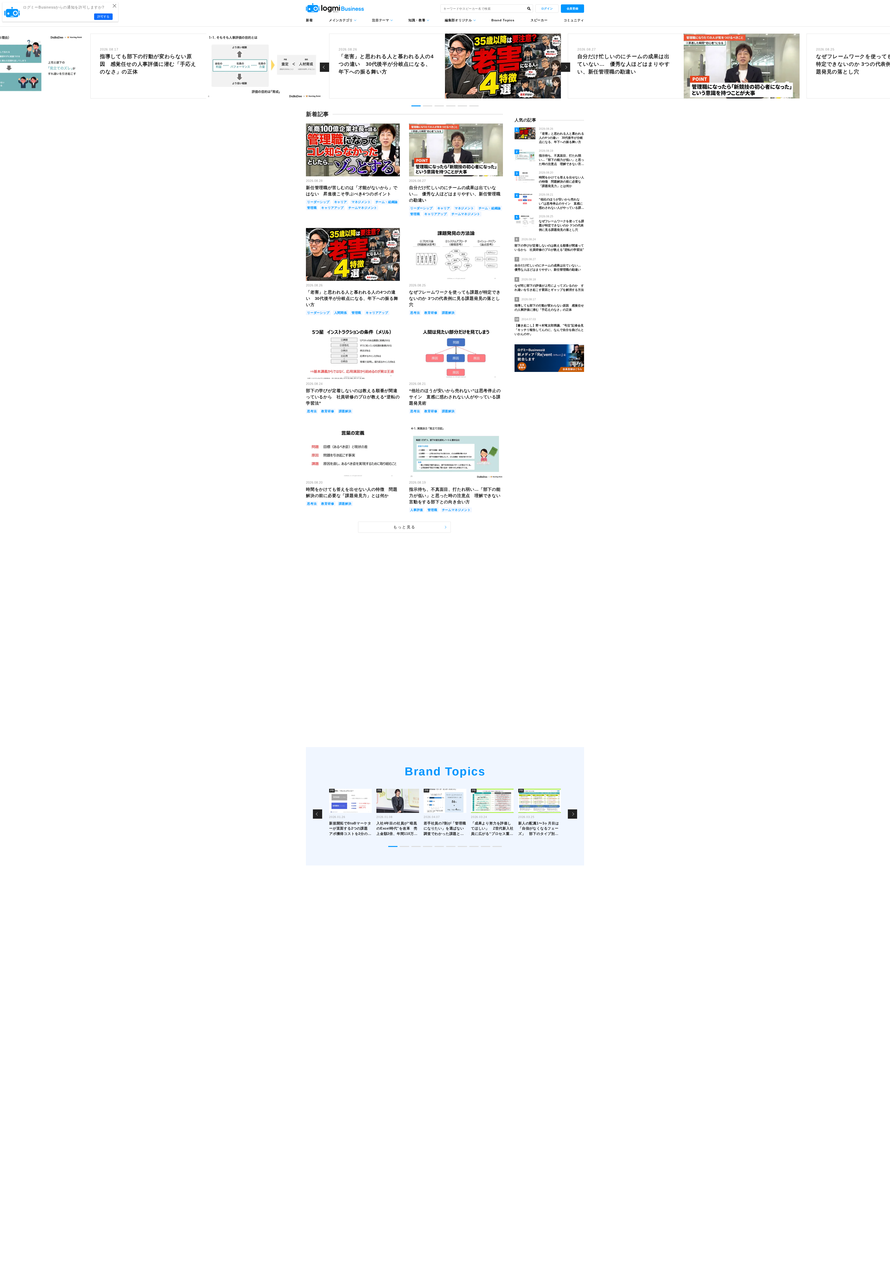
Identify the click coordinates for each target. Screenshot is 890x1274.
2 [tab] (427, 105)
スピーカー (539, 20)
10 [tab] (497, 846)
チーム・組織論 (386, 202)
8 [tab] (474, 846)
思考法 (415, 312)
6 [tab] (474, 105)
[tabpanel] (445, 66)
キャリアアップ (332, 207)
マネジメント (361, 202)
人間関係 (340, 312)
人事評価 (416, 510)
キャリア (340, 202)
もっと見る (404, 527)
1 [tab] (416, 105)
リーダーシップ (318, 202)
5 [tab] (462, 105)
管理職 (312, 207)
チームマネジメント (362, 207)
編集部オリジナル (458, 20)
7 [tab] (462, 846)
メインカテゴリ (341, 20)
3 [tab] (439, 105)
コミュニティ (574, 20)
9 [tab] (485, 846)
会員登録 (572, 8)
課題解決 (448, 312)
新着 (309, 20)
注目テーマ (380, 20)
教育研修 (430, 312)
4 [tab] (450, 105)
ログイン (547, 8)
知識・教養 (417, 20)
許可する (103, 16)
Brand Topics (502, 20)
